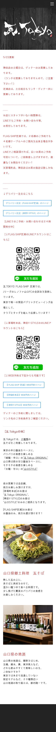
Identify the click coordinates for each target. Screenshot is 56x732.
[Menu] (52, 4)
